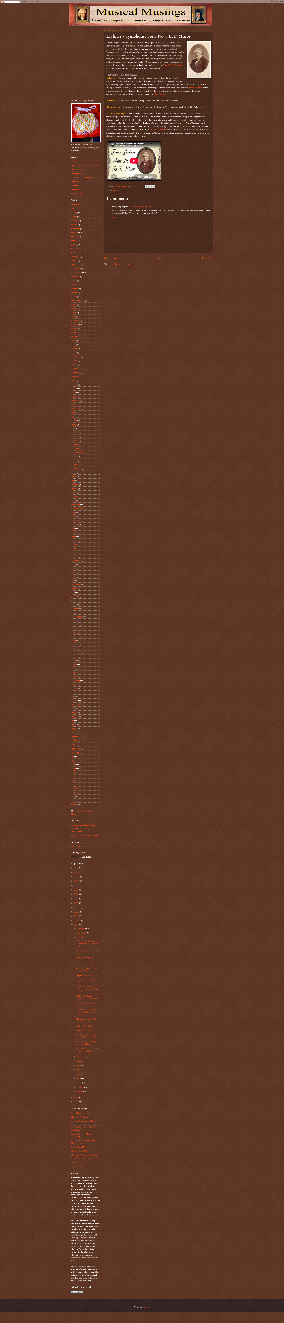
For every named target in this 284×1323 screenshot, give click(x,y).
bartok (73, 364)
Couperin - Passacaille (85, 975)
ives (72, 628)
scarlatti (74, 740)
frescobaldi (75, 584)
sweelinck (75, 760)
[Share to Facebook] (152, 186)
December (81, 929)
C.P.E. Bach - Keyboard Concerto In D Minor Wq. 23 (87, 943)
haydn (73, 225)
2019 (76, 898)
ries (72, 708)
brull (73, 528)
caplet (73, 536)
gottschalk (75, 448)
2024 (76, 876)
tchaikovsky (76, 268)
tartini (73, 764)
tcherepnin (75, 772)
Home (159, 258)
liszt (72, 209)
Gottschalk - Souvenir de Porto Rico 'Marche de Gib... (86, 1012)
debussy (74, 309)
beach (73, 512)
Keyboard (75, 185)
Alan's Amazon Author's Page (83, 825)
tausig (73, 768)
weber (73, 313)
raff (72, 696)
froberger (74, 588)
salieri (73, 476)
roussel (74, 724)
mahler (74, 296)
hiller (73, 620)
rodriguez (75, 716)
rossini (73, 333)
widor (73, 500)
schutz (73, 744)
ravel (73, 472)
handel (73, 284)
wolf (73, 796)
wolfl (73, 800)
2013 (76, 925)
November (81, 933)
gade (73, 592)
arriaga (74, 425)
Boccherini (75, 504)
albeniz (74, 420)
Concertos (75, 181)
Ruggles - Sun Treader (85, 1030)
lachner (116, 190)
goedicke (74, 596)
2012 (76, 1097)
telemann (74, 496)
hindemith (75, 624)
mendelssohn (76, 249)
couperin (74, 436)
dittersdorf (75, 552)
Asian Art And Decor (79, 1147)
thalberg (74, 776)
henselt (74, 604)
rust (72, 732)
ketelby (74, 456)
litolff (73, 317)
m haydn (74, 644)
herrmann (75, 608)
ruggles (74, 728)
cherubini (75, 540)
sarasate (74, 404)
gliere (73, 344)
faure (73, 576)
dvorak (74, 245)
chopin (73, 241)
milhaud (74, 648)
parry (73, 672)
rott (72, 720)
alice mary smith (77, 508)
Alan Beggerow (121, 186)
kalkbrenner (76, 636)
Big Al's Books (77, 1167)
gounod (74, 600)
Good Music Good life (80, 1113)
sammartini (75, 736)
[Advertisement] (85, 62)
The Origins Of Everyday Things (84, 1155)
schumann (75, 276)
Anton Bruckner (158, 129)
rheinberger (75, 704)
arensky (74, 337)
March (79, 1083)
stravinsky (75, 752)
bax (72, 428)
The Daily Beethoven (79, 1117)
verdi (73, 416)
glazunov (74, 444)
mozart (74, 213)
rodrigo (74, 712)
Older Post (207, 258)
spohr (73, 412)
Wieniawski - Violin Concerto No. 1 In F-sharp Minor (87, 989)
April (79, 1078)
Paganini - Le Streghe (85, 964)
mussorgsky (76, 321)
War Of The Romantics (173, 65)
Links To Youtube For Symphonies (85, 165)
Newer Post (111, 258)
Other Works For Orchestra (82, 177)
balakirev (74, 360)
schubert (74, 233)
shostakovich (76, 264)
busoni (73, 532)
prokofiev (75, 325)
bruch (73, 340)
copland (74, 544)
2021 (76, 890)
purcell (74, 692)
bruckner (74, 237)
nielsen (74, 660)
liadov (73, 352)
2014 (76, 921)
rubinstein (75, 400)
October (80, 937)
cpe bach (74, 256)
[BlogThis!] (148, 186)
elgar (73, 568)
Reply (114, 217)
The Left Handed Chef (80, 1151)
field (73, 580)
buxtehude (75, 432)
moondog (75, 656)
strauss (73, 492)
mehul (73, 460)
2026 (76, 868)
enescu (73, 572)
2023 (76, 881)
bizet (73, 516)
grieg (73, 380)
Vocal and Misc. (77, 193)
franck (73, 260)
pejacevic (75, 676)
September (81, 1056)
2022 (76, 885)
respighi (74, 396)
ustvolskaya (75, 780)
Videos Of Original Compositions (84, 835)
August (80, 1061)
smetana (74, 488)
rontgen (74, 329)
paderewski (75, 468)
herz (72, 612)
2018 (76, 903)
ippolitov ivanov (77, 452)
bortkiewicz (75, 372)
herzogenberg (76, 616)
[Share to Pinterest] (154, 186)
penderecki (75, 680)
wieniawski (75, 356)
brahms (74, 221)
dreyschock (75, 560)
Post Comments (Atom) (124, 264)
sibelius (74, 292)
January (80, 1092)
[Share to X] (150, 186)
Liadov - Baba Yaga (84, 1026)
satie (73, 480)
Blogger (147, 1307)
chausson (74, 376)
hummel (74, 384)
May (79, 1074)
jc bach (74, 388)
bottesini (74, 524)
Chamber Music (77, 189)
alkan (73, 253)
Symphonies (76, 173)
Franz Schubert (195, 88)
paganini (74, 288)
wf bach (74, 792)
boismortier (75, 520)
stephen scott (76, 748)
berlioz (74, 305)
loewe (73, 392)
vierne (73, 784)
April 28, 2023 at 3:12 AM (141, 206)
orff (72, 668)
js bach (74, 217)
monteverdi (75, 652)
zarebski (74, 804)
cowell (73, 548)
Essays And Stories (78, 1163)
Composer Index (77, 169)
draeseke (74, 440)
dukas (73, 564)
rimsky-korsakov (78, 300)
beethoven (75, 205)
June (79, 1070)
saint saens (75, 229)
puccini (74, 688)
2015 (76, 916)
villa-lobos (75, 788)
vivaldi (74, 280)
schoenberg (75, 408)
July (78, 1065)
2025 (76, 872)
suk (72, 756)
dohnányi (74, 556)
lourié (73, 640)
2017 (76, 907)
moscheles (75, 464)
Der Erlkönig (160, 94)
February (80, 1087)
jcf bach (74, 632)
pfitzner (74, 684)
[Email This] (146, 186)
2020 (76, 894)
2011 (76, 1102)
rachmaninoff (76, 272)
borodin (74, 368)
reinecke (74, 700)
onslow (74, 664)
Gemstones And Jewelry (81, 1159)
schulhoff (75, 484)
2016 (76, 912)
